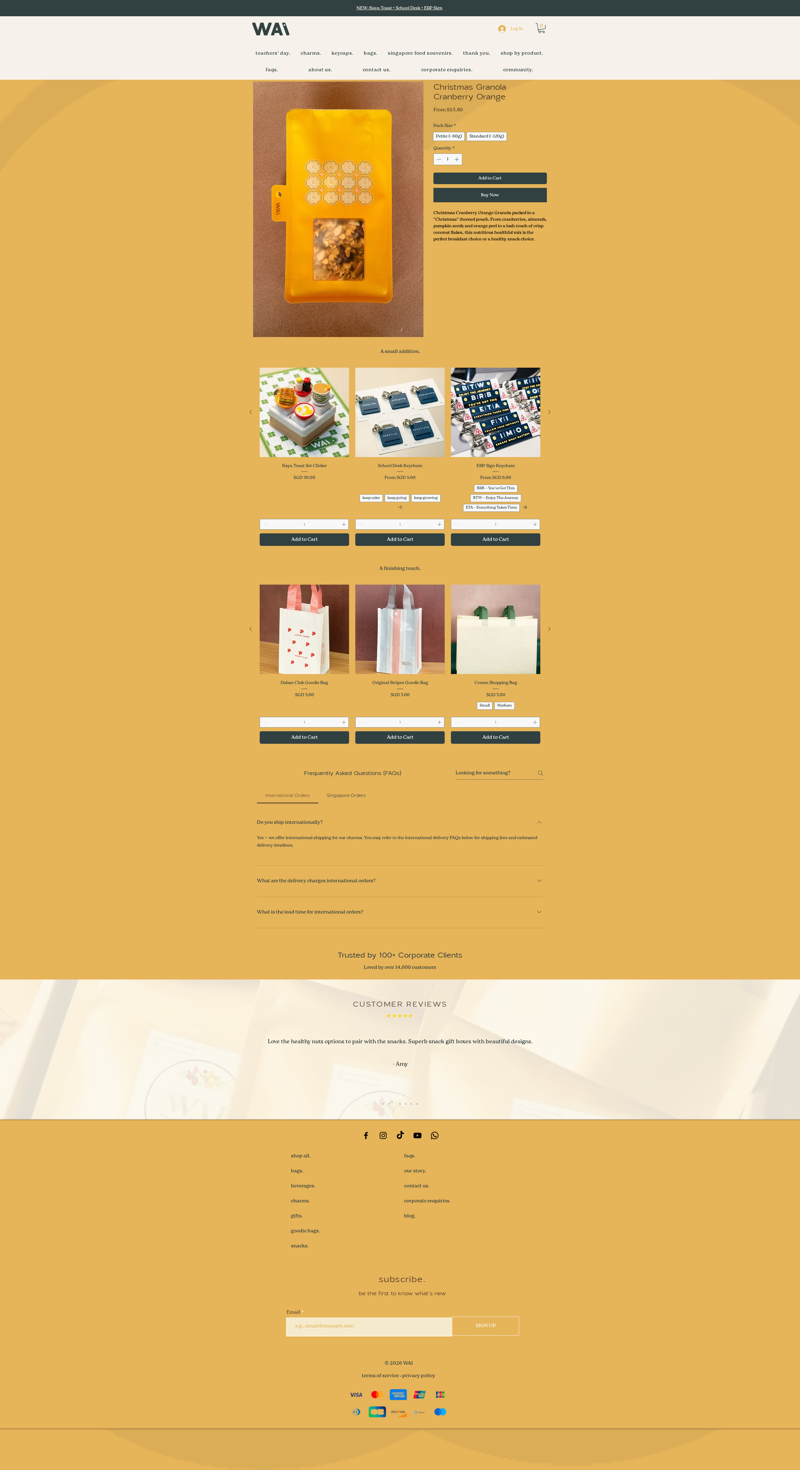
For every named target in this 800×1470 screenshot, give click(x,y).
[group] (400, 498)
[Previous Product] (250, 453)
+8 (525, 549)
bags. (297, 1212)
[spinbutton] (447, 159)
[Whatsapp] (434, 1176)
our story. (415, 1212)
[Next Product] (549, 453)
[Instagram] (383, 1176)
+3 (400, 549)
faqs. (409, 1197)
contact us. (416, 1227)
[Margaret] (406, 1145)
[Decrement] (438, 159)
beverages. (303, 1227)
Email (293, 1353)
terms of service (380, 1417)
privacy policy (418, 1417)
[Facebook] (366, 1176)
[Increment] (457, 159)
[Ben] (383, 1145)
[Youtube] (417, 1176)
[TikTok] (400, 1176)
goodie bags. (305, 1272)
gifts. (297, 1257)
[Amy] (389, 1145)
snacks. (300, 1287)
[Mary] (411, 1145)
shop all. (301, 1197)
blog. (410, 1257)
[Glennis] (417, 1145)
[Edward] (400, 1145)
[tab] (287, 836)
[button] (542, 28)
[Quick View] (304, 454)
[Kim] (394, 1145)
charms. (300, 1242)
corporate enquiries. (427, 1242)
